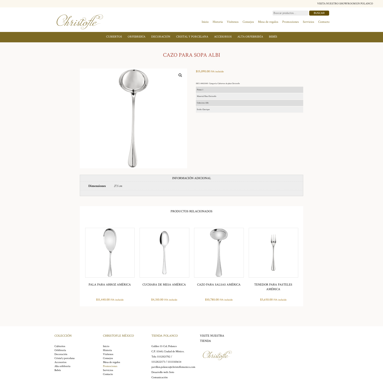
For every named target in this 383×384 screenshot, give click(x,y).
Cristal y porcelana (192, 37)
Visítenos (233, 22)
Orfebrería (136, 37)
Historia (218, 22)
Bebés (273, 37)
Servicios (308, 22)
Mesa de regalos (268, 22)
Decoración (160, 37)
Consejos (248, 22)
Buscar (319, 13)
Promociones (290, 22)
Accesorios (223, 37)
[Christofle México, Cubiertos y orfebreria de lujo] (80, 31)
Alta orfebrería (250, 37)
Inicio (205, 22)
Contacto (324, 22)
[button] (180, 75)
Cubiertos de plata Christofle (228, 83)
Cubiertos (114, 37)
